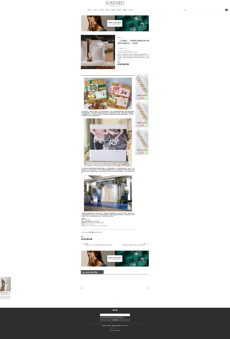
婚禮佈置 (113, 10)
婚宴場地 (107, 10)
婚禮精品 (125, 10)
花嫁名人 (95, 10)
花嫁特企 (89, 10)
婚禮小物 (119, 37)
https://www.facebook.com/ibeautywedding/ (97, 225)
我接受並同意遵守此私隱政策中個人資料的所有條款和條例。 (112, 317)
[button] (82, 288)
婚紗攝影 (119, 10)
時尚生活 (131, 10)
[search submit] (226, 10)
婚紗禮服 (101, 10)
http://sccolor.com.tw (89, 224)
